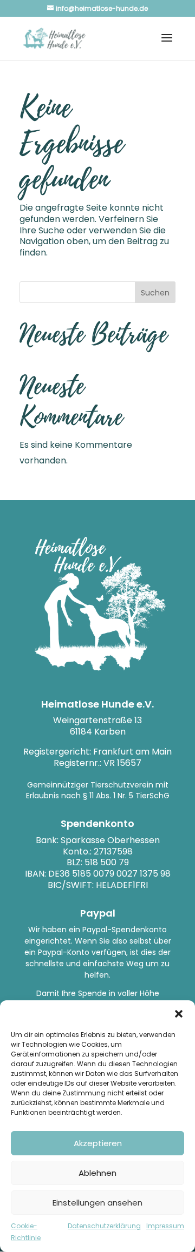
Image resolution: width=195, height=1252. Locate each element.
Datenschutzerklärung (104, 1225)
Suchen (155, 292)
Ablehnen (97, 1173)
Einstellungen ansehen (97, 1202)
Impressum (165, 1225)
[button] (178, 1013)
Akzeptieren (98, 1143)
